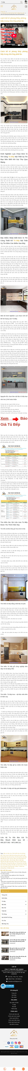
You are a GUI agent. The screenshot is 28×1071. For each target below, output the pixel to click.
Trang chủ (14, 993)
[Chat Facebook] (14, 1069)
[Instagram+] (16, 1043)
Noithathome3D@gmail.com (15, 981)
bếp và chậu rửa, (8, 853)
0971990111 (19, 979)
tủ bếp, (16, 866)
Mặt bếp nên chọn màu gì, (7, 858)
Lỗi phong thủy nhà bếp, (21, 857)
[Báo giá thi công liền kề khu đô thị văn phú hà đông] (5, 958)
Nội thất (14, 1006)
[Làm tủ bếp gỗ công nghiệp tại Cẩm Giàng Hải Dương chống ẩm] (5, 941)
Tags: (2, 853)
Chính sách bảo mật (14, 1014)
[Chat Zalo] (23, 1069)
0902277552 (11, 979)
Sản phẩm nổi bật (14, 1002)
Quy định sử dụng (14, 1024)
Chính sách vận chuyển (14, 1016)
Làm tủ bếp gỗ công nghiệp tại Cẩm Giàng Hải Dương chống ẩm (18, 941)
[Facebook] (8, 1043)
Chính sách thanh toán (14, 1022)
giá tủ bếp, (23, 855)
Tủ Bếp (11, 157)
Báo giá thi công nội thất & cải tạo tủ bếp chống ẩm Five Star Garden (18, 934)
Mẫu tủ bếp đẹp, (20, 860)
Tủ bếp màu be (10, 867)
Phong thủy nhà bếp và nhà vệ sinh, (14, 864)
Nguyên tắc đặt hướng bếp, (7, 861)
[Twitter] (12, 1043)
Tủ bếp (14, 1004)
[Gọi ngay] (4, 1069)
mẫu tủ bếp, (13, 860)
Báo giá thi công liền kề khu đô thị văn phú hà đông (13, 881)
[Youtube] (19, 1043)
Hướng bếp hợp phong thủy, (8, 857)
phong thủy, (4, 863)
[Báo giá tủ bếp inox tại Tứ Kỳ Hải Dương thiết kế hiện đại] (5, 950)
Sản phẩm (14, 997)
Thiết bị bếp (14, 1008)
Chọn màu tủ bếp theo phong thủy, (11, 855)
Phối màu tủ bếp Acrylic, (20, 861)
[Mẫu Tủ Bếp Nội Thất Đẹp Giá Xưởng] (14, 7)
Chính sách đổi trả (14, 1018)
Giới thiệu (14, 995)
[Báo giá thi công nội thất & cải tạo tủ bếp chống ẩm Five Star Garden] (5, 934)
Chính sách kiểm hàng (14, 1020)
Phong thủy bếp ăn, (12, 863)
